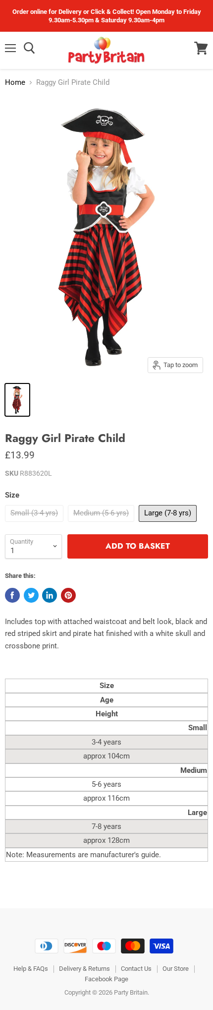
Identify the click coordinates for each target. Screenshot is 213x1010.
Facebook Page (106, 979)
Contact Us (136, 968)
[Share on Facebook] (12, 595)
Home (15, 82)
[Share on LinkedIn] (49, 595)
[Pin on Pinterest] (68, 595)
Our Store (175, 968)
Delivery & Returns (84, 968)
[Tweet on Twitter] (31, 595)
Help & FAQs (30, 968)
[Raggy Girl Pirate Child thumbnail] (17, 400)
